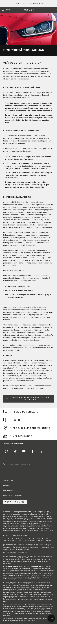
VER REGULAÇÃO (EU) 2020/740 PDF (15, 552)
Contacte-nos (7, 530)
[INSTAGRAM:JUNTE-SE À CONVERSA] (6, 451)
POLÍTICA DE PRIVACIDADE (13, 496)
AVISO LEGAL (8, 490)
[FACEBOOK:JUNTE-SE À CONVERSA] (32, 451)
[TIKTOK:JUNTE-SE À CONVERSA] (15, 451)
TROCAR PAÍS (8, 480)
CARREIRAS (7, 485)
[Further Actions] (51, 618)
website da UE (26, 525)
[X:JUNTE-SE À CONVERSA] (41, 451)
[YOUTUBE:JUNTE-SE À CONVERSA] (24, 451)
